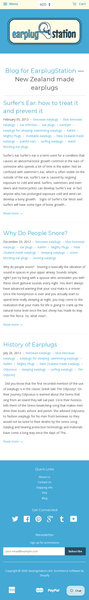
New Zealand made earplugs (60, 364)
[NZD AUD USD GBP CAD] (45, 4)
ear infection (28, 125)
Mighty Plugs (12, 136)
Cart (82, 4)
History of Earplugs (30, 344)
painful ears (28, 141)
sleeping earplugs (53, 252)
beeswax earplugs (45, 119)
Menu (13, 4)
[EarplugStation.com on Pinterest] (38, 520)
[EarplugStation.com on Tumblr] (62, 520)
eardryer (65, 125)
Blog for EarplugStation (40, 70)
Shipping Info (44, 487)
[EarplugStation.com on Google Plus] (50, 520)
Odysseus (10, 369)
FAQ (44, 492)
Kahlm (71, 130)
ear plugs (48, 125)
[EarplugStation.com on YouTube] (73, 520)
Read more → (13, 213)
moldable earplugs (39, 136)
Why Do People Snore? (35, 233)
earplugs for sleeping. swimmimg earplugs (32, 130)
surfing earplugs (52, 141)
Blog (45, 498)
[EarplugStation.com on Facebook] (27, 520)
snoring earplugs (44, 258)
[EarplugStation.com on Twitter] (15, 520)
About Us (44, 477)
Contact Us (44, 482)
